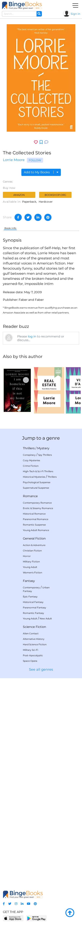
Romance (30, 496)
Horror (27, 556)
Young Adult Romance (36, 530)
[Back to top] (69, 912)
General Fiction (34, 538)
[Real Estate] (49, 388)
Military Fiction (31, 561)
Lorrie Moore (14, 160)
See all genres (41, 669)
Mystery (43, 448)
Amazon (19, 194)
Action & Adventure (34, 545)
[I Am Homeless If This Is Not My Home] (17, 388)
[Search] (39, 13)
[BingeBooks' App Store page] (13, 918)
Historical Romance (34, 513)
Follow (35, 160)
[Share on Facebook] (18, 217)
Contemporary (31, 587)
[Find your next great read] (22, 5)
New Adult (46, 618)
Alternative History (33, 639)
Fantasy (29, 581)
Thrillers (29, 448)
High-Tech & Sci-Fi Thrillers (38, 471)
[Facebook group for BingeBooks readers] (4, 904)
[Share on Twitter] (28, 217)
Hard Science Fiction (35, 644)
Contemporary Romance (37, 502)
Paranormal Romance (35, 519)
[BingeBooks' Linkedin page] (22, 904)
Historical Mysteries (34, 476)
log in (32, 336)
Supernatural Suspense (36, 487)
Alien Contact (31, 633)
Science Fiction (34, 627)
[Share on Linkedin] (38, 217)
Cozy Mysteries (31, 460)
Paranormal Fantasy (34, 607)
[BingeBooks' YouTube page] (28, 904)
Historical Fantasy (33, 602)
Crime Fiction (31, 465)
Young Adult (30, 567)
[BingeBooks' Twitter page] (9, 904)
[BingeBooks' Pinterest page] (35, 904)
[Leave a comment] (46, 142)
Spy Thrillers (45, 454)
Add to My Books (37, 172)
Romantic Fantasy (33, 613)
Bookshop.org (55, 194)
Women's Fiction (32, 572)
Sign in (75, 14)
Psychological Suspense (36, 482)
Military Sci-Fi (30, 649)
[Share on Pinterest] (47, 217)
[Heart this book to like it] (36, 142)
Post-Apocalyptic (33, 655)
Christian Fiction (32, 550)
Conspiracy (29, 454)
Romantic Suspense (34, 524)
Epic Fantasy (30, 596)
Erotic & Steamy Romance (38, 508)
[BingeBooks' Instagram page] (16, 904)
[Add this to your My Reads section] (41, 142)
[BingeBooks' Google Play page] (36, 918)
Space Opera (30, 660)
